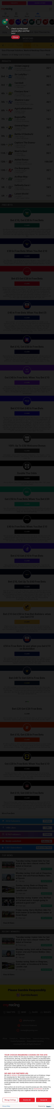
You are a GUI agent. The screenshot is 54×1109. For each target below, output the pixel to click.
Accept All (43, 1100)
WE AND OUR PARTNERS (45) (16, 1073)
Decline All (27, 1100)
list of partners (38, 1089)
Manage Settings (10, 1100)
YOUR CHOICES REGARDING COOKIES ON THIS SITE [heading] (25, 1055)
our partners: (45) (14, 1075)
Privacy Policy (6, 1106)
